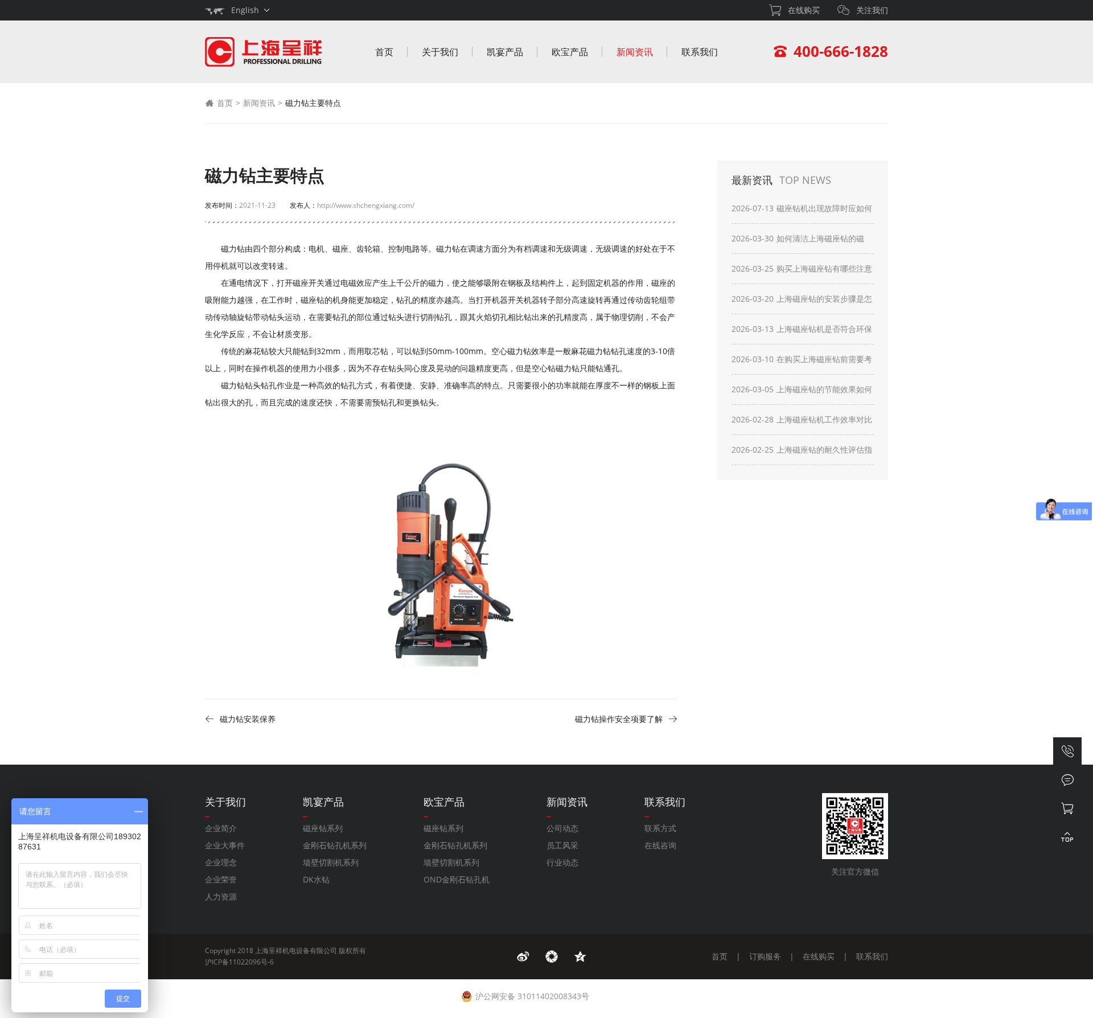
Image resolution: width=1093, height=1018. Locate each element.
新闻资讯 (635, 52)
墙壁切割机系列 (331, 862)
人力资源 (221, 896)
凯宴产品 (505, 52)
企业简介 (221, 828)
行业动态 (562, 862)
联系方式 (660, 828)
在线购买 (819, 956)
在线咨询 (660, 845)
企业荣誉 (221, 879)
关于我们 (440, 52)
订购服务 (765, 956)
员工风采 (562, 845)
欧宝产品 (570, 52)
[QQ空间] (580, 956)
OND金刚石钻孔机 (457, 879)
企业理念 (221, 862)
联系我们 (699, 52)
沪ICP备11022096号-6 (239, 962)
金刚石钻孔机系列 (335, 845)
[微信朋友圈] (551, 956)
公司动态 (562, 828)
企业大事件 (225, 845)
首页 (384, 52)
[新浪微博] (523, 956)
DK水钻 (316, 879)
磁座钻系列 (323, 828)
